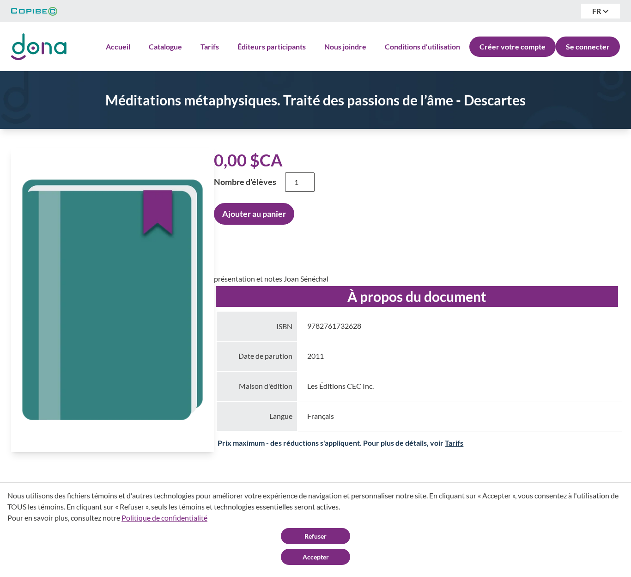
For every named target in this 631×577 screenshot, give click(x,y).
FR (597, 10)
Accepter (316, 557)
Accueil (118, 46)
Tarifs (209, 46)
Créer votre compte (512, 46)
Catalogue (165, 46)
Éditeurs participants (271, 46)
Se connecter (588, 46)
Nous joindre (345, 46)
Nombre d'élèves (245, 182)
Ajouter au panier (254, 214)
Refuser (315, 536)
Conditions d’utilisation (422, 46)
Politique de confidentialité (164, 517)
